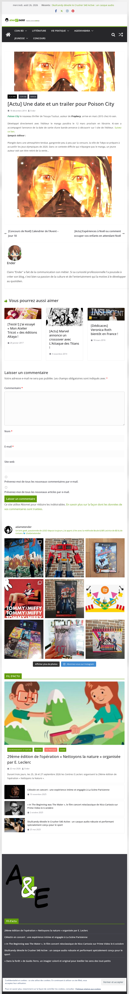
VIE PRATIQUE (58, 30)
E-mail (9, 446)
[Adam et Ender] (8, 34)
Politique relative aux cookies (88, 989)
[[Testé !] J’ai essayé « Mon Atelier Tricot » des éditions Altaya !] (22, 310)
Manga (33, 96)
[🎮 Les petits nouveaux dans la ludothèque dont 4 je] (23, 639)
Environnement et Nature (19, 750)
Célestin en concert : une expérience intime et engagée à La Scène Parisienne (68, 789)
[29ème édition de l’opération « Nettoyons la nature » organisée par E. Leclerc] (64, 713)
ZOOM (62, 750)
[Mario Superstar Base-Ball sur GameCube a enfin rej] (105, 557)
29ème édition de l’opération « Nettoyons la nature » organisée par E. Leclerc (64, 759)
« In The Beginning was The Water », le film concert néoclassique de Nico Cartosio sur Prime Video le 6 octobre (83, 6)
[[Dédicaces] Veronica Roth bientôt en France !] (106, 310)
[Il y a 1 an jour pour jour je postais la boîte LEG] (64, 557)
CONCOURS (39, 38)
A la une (12, 96)
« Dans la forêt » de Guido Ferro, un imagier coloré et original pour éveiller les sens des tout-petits (57, 960)
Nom (8, 431)
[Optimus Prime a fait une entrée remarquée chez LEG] (64, 598)
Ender (33, 110)
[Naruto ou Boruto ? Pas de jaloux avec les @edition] (105, 639)
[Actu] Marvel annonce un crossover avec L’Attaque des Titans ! (64, 339)
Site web (9, 461)
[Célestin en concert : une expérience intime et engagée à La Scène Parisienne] (14, 792)
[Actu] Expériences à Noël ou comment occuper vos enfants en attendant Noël (97, 233)
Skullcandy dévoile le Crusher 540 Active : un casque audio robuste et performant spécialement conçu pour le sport (70, 823)
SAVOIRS (38, 750)
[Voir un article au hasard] (121, 34)
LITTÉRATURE (39, 30)
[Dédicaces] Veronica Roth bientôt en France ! (104, 329)
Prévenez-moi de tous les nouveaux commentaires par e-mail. (41, 481)
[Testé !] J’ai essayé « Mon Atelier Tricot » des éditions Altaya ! (22, 330)
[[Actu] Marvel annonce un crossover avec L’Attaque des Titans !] (64, 310)
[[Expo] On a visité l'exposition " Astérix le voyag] (23, 557)
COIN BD (19, 30)
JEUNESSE (19, 38)
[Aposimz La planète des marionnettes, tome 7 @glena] (64, 639)
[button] (25, 31)
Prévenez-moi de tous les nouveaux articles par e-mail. (37, 492)
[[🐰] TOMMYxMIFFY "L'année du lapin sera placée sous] (23, 598)
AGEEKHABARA (82, 30)
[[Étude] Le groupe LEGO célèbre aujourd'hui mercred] (105, 598)
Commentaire (13, 388)
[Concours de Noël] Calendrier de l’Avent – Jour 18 (33, 233)
